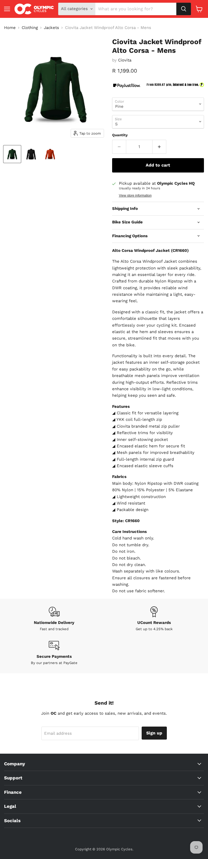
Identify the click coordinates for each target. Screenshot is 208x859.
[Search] (183, 9)
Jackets (51, 27)
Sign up (154, 733)
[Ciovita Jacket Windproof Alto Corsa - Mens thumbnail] (12, 154)
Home (10, 27)
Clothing (30, 27)
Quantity (120, 135)
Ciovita (124, 60)
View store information (135, 195)
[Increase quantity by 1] (159, 147)
